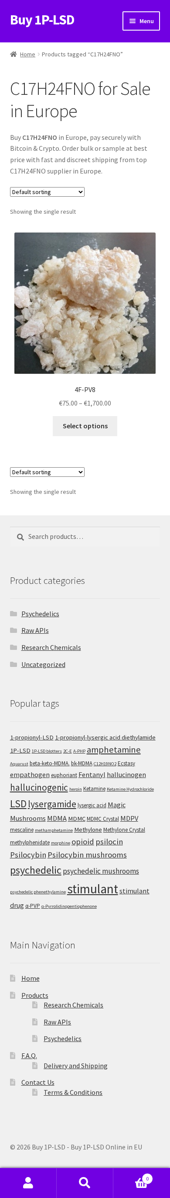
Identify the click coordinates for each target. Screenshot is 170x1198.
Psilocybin (28, 855)
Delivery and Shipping (76, 1065)
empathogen (30, 774)
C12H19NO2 (105, 764)
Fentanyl (91, 774)
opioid (82, 842)
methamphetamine (54, 830)
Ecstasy (126, 763)
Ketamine (94, 788)
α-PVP (32, 906)
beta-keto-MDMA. (50, 763)
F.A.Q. (29, 1055)
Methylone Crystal (124, 829)
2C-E (67, 751)
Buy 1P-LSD (42, 19)
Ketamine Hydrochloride (130, 789)
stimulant (92, 889)
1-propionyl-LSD (32, 737)
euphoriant (64, 775)
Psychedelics (40, 613)
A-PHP (79, 751)
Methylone (88, 829)
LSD (18, 803)
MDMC (76, 819)
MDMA (57, 818)
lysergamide (52, 804)
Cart (131, 1175)
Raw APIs (35, 630)
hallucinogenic (39, 787)
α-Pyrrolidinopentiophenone (69, 906)
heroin (75, 789)
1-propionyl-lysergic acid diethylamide (105, 737)
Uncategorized (43, 664)
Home (27, 54)
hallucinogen (126, 774)
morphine (60, 843)
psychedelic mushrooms (101, 871)
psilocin (109, 842)
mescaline (22, 829)
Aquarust (19, 764)
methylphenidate (30, 842)
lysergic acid (92, 805)
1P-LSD (20, 750)
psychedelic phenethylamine (38, 892)
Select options (85, 425)
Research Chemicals (51, 647)
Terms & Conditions (73, 1092)
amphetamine (114, 749)
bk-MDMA (81, 763)
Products (34, 995)
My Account (28, 1183)
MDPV (129, 818)
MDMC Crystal (103, 819)
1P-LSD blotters (47, 751)
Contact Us (37, 1082)
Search (85, 1183)
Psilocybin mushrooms (87, 855)
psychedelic (35, 870)
